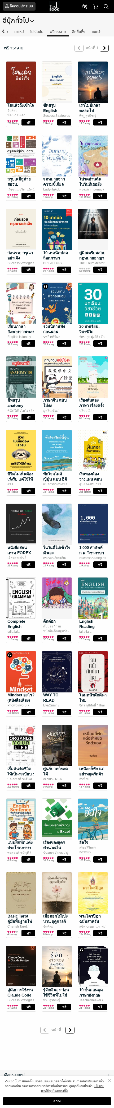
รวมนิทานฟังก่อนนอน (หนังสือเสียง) (54, 331)
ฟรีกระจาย (58, 32)
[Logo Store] (57, 6)
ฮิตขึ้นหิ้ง (78, 32)
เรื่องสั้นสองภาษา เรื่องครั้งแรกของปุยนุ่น (91, 405)
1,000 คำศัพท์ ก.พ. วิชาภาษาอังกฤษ (91, 552)
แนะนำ (97, 32)
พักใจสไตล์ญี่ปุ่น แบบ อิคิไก (55, 479)
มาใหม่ (19, 32)
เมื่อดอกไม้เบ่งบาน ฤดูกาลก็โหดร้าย (55, 921)
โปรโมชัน (36, 32)
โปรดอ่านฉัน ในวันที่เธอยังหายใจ (90, 184)
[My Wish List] (84, 6)
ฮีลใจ (83, 842)
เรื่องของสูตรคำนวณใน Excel (54, 847)
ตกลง (57, 1101)
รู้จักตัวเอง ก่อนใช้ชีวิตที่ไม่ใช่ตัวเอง (56, 995)
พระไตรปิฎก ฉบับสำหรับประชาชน (90, 921)
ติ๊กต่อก (49, 621)
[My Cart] (95, 6)
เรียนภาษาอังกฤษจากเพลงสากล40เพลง (20, 331)
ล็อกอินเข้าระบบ (21, 6)
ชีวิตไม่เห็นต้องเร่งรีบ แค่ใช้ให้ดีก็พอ (20, 479)
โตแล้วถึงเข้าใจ (20, 105)
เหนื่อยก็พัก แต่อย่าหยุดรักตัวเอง (91, 773)
